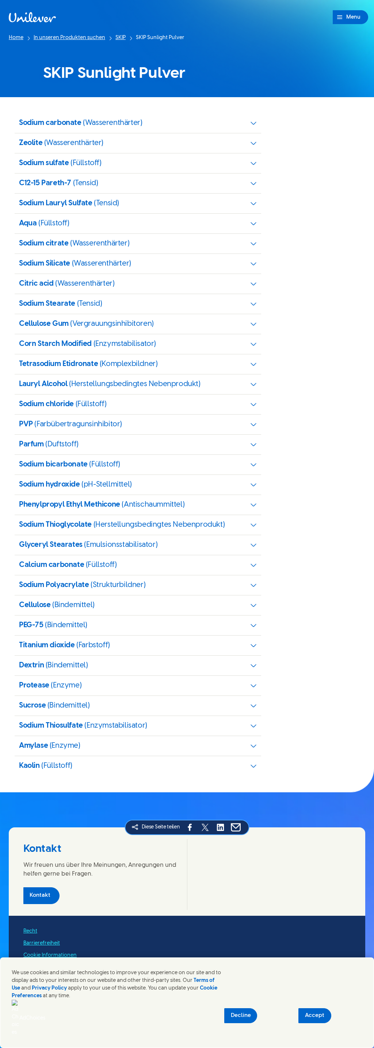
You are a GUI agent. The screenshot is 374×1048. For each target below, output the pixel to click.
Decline (241, 1015)
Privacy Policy (49, 988)
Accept (314, 1015)
